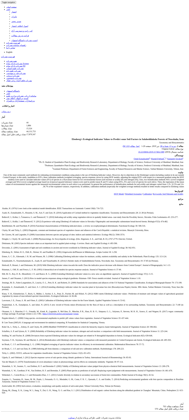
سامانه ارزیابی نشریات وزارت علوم (21, 96)
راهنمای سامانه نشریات (16, 45)
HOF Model (119, 194)
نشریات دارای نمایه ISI (15, 66)
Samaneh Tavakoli (174, 159)
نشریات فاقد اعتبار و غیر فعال (19, 81)
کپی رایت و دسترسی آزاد (22, 31)
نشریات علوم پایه (13, 71)
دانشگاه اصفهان (13, 91)
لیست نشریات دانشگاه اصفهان (24, 40)
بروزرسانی (6, 111)
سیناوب (71, 418)
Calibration (147, 194)
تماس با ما (10, 48)
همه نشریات (11, 61)
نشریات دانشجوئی (13, 78)
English (9, 52)
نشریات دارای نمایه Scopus (17, 63)
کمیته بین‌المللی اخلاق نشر (17, 98)
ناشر (8, 9)
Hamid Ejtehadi (158, 159)
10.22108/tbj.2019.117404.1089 (151, 152)
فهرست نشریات (13, 43)
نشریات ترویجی (12, 76)
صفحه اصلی (11, 7)
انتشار (13, 12)
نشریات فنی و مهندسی (16, 73)
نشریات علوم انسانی (15, 68)
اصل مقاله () (131, 146)
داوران (14, 17)
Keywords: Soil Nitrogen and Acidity (168, 194)
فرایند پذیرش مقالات (20, 36)
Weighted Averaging (133, 194)
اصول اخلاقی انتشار (19, 26)
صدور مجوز (16, 21)
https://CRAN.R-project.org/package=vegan (60, 314)
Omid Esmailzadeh (141, 159)
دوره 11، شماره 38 (168, 146)
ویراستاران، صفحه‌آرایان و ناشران (20, 101)
